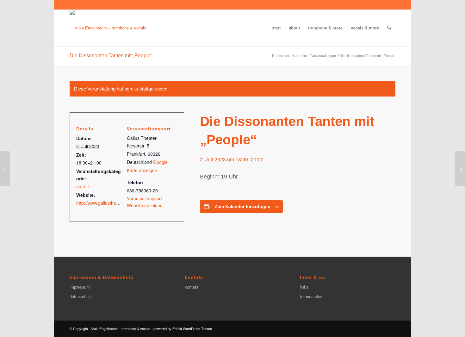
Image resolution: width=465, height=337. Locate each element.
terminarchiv (311, 296)
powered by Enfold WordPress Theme (182, 329)
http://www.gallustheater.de (103, 203)
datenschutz (81, 296)
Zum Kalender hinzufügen (242, 206)
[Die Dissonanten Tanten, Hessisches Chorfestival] (5, 168)
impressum (80, 287)
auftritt (82, 186)
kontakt (191, 287)
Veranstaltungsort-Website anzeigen (145, 201)
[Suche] (389, 28)
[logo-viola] (108, 28)
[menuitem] (276, 28)
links (304, 287)
